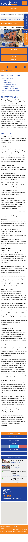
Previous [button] (2, 35)
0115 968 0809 (14, 8)
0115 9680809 (7, 495)
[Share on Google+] (23, 446)
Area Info (14, 443)
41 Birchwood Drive (17, 460)
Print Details (14, 453)
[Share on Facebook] (5, 446)
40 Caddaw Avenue (17, 466)
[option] (14, 35)
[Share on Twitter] (14, 446)
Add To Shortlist (14, 436)
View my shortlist (14, 440)
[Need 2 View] (9, 3)
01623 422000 (14, 9)
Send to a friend (14, 449)
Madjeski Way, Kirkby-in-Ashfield (18, 472)
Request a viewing (14, 433)
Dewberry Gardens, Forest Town (17, 479)
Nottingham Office (14, 485)
